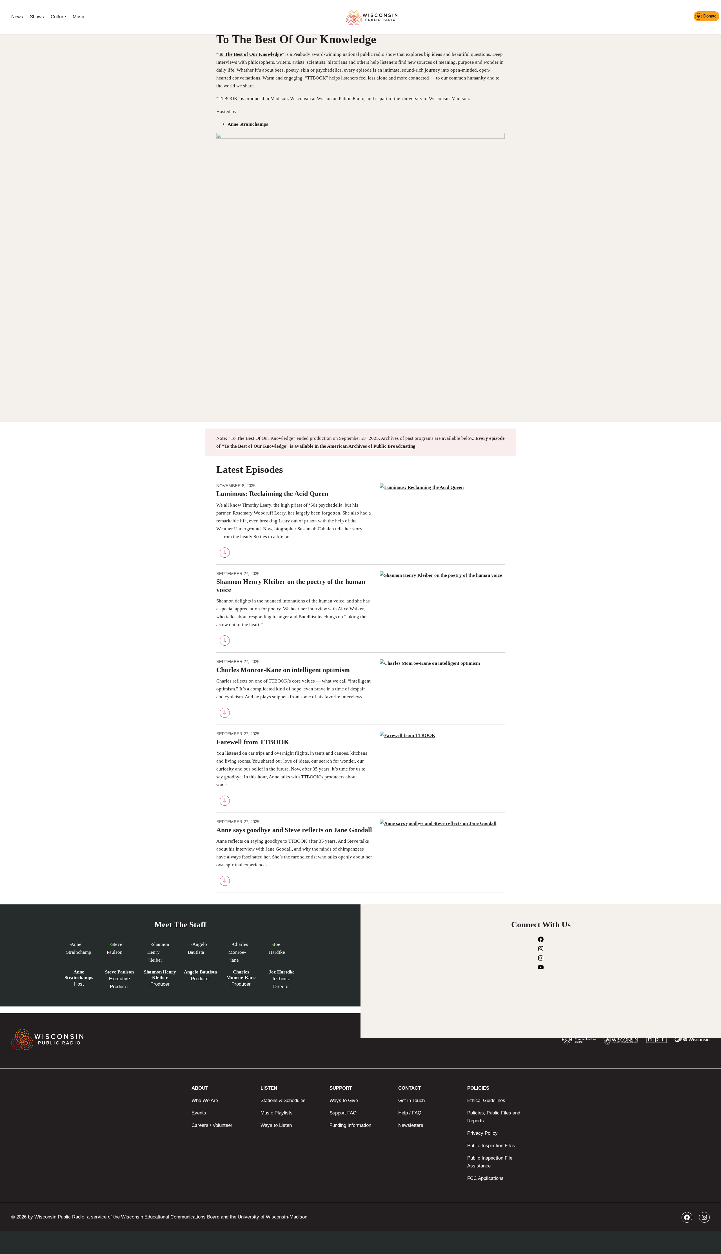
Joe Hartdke (282, 972)
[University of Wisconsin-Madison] (620, 1040)
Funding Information (350, 1125)
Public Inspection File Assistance (489, 1162)
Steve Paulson (119, 972)
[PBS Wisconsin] (692, 1041)
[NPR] (656, 1041)
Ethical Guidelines (486, 1100)
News (17, 16)
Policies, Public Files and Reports (493, 1116)
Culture (58, 16)
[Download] (225, 554)
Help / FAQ (409, 1113)
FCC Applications (485, 1178)
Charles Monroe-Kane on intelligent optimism (283, 670)
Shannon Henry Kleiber (160, 974)
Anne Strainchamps (248, 124)
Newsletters (410, 1125)
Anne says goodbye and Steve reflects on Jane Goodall (294, 830)
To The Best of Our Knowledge (250, 54)
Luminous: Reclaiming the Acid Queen (272, 493)
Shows (37, 16)
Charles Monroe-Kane (241, 974)
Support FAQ (343, 1113)
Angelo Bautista (200, 972)
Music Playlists (277, 1113)
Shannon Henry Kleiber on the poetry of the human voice (290, 585)
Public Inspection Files (491, 1145)
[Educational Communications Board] (579, 1041)
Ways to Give (344, 1100)
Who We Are (205, 1100)
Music (79, 16)
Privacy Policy (482, 1133)
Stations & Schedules (283, 1100)
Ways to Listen (276, 1125)
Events (199, 1113)
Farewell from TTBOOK (252, 742)
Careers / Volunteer (212, 1125)
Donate (709, 16)
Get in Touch (411, 1100)
